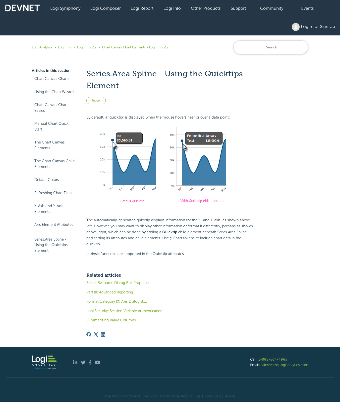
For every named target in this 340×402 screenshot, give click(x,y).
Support (238, 8)
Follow (96, 100)
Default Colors (46, 179)
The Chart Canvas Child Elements (54, 164)
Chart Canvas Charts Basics (51, 108)
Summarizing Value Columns (111, 320)
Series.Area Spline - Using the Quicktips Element (51, 245)
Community (271, 8)
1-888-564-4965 (272, 359)
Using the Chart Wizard (54, 92)
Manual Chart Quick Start (51, 126)
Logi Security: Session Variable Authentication (124, 311)
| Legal (197, 396)
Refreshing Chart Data (53, 193)
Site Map (229, 396)
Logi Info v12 (86, 47)
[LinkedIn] (103, 334)
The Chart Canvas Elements (49, 145)
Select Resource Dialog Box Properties (118, 282)
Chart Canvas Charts (51, 78)
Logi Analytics (42, 47)
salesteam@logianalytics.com (284, 365)
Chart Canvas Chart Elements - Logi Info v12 (135, 47)
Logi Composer (105, 8)
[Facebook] (88, 334)
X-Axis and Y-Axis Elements (48, 209)
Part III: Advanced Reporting (109, 292)
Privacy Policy (213, 396)
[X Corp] (96, 334)
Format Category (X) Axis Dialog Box (116, 301)
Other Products (206, 8)
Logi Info (172, 8)
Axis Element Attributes (53, 224)
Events (307, 8)
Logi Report (142, 8)
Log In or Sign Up (317, 26)
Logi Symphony (65, 8)
